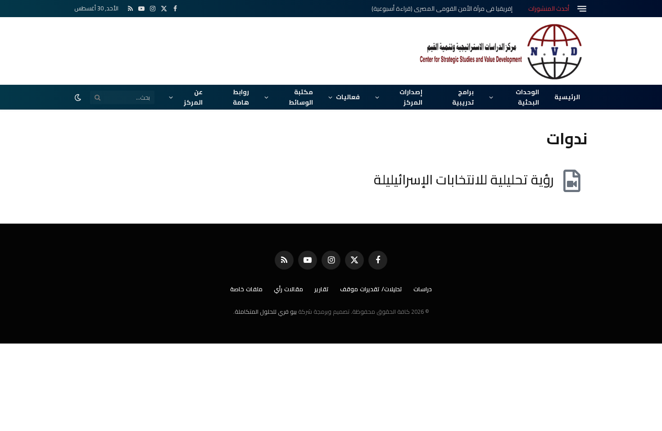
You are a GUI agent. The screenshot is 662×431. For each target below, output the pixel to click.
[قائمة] (581, 8)
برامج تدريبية (463, 97)
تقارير (321, 289)
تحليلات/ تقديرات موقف (371, 289)
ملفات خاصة (246, 289)
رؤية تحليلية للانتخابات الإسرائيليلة (464, 179)
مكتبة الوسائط (301, 97)
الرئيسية (567, 97)
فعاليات (348, 97)
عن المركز (193, 97)
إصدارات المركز (410, 97)
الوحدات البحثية (527, 97)
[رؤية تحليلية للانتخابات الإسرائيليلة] (572, 181)
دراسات (422, 289)
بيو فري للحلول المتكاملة (266, 311)
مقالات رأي (288, 289)
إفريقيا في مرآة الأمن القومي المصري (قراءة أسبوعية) (442, 9)
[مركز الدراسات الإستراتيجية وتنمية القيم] (502, 51)
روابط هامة (241, 97)
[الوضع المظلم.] (78, 97)
